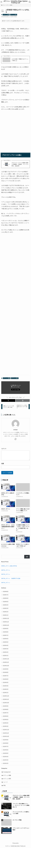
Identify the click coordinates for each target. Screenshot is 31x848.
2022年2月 (5, 763)
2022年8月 (5, 743)
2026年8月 (5, 591)
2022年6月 (5, 750)
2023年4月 (5, 723)
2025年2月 (5, 652)
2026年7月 (5, 594)
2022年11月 (6, 733)
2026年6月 (5, 598)
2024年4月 (5, 682)
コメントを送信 (7, 472)
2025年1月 (5, 655)
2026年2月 (5, 611)
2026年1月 (5, 615)
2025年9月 (5, 628)
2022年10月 (6, 736)
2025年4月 (5, 645)
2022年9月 (5, 739)
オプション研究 (13, 14)
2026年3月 (5, 608)
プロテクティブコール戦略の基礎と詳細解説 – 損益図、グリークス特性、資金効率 (20, 164)
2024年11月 (6, 662)
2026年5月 (5, 601)
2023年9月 (5, 706)
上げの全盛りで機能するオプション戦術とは (20, 59)
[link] (15, 439)
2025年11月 (6, 621)
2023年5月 (5, 719)
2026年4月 (5, 605)
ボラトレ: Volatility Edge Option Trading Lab (15, 2)
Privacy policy (16, 843)
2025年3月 (5, 648)
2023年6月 (5, 716)
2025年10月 (6, 625)
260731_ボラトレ (5, 570)
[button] (8, 400)
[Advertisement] (15, 131)
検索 (27, 556)
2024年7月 (5, 675)
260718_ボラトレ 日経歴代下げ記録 (10, 578)
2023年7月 (5, 712)
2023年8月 (5, 709)
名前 (2, 463)
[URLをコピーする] (23, 400)
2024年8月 (5, 672)
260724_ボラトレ (5, 574)
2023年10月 (6, 702)
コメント (3, 448)
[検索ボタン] (29, 2)
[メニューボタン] (1, 2)
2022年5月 (5, 753)
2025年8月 (5, 632)
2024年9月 (5, 669)
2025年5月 (5, 642)
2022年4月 (5, 756)
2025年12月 (6, 618)
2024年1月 (5, 692)
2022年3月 (5, 760)
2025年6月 (5, 638)
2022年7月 (5, 746)
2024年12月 (6, 659)
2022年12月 (6, 729)
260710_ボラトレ (5, 582)
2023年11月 (6, 699)
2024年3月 (5, 685)
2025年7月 (5, 635)
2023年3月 (5, 726)
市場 (4, 785)
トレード (5, 782)
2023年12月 (6, 696)
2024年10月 (6, 665)
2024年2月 (5, 689)
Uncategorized (6, 772)
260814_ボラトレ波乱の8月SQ (9, 566)
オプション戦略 (6, 14)
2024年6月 (5, 679)
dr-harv (16, 429)
